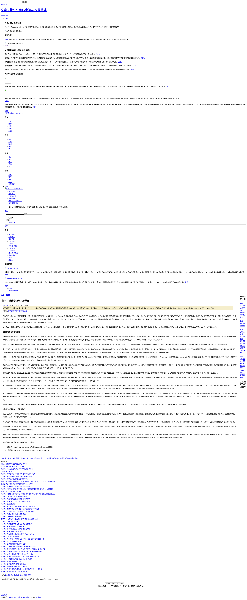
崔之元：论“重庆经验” (8, 504)
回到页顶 (4, 595)
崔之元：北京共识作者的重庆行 (11, 541)
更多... (10, 260)
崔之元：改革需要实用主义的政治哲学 (14, 571)
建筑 (10, 146)
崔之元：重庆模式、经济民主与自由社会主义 (16, 486)
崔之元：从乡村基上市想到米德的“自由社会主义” (18, 534)
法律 (10, 164)
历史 (10, 128)
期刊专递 (11, 198)
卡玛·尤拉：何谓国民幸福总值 (11, 491)
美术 (10, 139)
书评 (10, 182)
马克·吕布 (11, 248)
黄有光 (15, 311)
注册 (6, 39)
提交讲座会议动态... (15, 201)
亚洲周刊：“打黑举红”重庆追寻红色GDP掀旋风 (17, 484)
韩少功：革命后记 (242, 323)
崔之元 (10, 311)
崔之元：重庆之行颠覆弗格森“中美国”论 (14, 479)
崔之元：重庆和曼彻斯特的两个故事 (13, 544)
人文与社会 (40, 597)
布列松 (10, 244)
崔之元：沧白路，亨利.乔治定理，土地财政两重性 (18, 511)
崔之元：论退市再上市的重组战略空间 (14, 566)
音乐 (10, 149)
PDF (25, 575)
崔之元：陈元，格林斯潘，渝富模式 (13, 514)
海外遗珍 (11, 239)
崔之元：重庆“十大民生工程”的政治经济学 (15, 501)
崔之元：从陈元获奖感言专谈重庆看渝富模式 (16, 524)
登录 (6, 211)
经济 (10, 162)
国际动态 (11, 194)
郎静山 (10, 257)
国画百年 (11, 237)
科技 (10, 175)
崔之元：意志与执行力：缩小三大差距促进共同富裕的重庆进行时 (23, 549)
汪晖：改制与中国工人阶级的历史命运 (14, 464)
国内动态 (11, 191)
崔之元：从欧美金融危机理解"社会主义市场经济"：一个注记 (21, 569)
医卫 (10, 166)
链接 (6, 286)
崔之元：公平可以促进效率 (10, 536)
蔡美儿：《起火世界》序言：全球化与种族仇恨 (243, 310)
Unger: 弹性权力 (6, 471)
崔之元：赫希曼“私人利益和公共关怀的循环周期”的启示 (60, 458)
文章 (6, 111)
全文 (168, 86)
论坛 (17, 39)
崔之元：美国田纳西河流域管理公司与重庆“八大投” (18, 546)
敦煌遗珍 (11, 234)
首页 (6, 18)
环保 (10, 177)
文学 (10, 124)
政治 (10, 159)
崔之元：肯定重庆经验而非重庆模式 (13, 564)
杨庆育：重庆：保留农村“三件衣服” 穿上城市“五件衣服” (21, 458)
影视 (10, 142)
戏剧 (10, 144)
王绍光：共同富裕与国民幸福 (11, 561)
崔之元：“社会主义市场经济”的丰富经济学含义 (17, 469)
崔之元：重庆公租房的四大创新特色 (13, 531)
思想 (10, 126)
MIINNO (11, 597)
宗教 (10, 131)
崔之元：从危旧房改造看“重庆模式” (13, 526)
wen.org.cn (4, 15)
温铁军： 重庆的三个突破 (9, 521)
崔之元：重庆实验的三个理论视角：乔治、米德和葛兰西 (20, 556)
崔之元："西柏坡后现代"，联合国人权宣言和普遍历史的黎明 (21, 551)
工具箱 (7, 575)
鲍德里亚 (11, 250)
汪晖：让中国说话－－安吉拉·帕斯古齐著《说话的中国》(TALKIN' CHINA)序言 (28, 481)
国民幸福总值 (22, 311)
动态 (6, 186)
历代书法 (11, 241)
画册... (7, 274)
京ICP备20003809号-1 (22, 597)
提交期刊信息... (13, 203)
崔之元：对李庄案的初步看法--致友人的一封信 (17, 554)
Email (21, 575)
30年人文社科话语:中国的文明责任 (12, 466)
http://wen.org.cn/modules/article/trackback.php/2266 (31, 450)
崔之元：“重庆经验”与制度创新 (11, 516)
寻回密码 (9, 222)
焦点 (12, 575)
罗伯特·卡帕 (12, 246)
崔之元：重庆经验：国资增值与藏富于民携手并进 (18, 474)
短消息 (16, 575)
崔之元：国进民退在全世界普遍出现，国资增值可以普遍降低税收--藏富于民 (27, 489)
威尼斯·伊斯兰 (13, 253)
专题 (6, 46)
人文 (10, 121)
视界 (6, 226)
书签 (29, 575)
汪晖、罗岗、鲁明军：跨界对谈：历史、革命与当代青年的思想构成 (242, 341)
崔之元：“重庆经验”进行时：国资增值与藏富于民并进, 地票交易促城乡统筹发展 (28, 494)
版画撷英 (11, 255)
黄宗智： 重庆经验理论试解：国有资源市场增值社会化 (19, 519)
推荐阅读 (11, 184)
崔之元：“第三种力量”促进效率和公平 (14, 496)
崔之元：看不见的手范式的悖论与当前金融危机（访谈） (20, 506)
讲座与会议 (12, 196)
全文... (98, 54)
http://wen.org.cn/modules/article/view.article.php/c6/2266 (33, 447)
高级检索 (4, 4)
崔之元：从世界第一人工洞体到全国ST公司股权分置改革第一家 (22, 539)
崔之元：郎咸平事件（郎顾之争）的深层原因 (16, 476)
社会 (10, 157)
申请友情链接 (13, 291)
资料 (10, 179)
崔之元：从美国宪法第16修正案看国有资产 (15, 499)
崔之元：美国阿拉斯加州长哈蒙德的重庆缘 (15, 529)
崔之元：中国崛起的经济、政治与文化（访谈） (17, 559)
